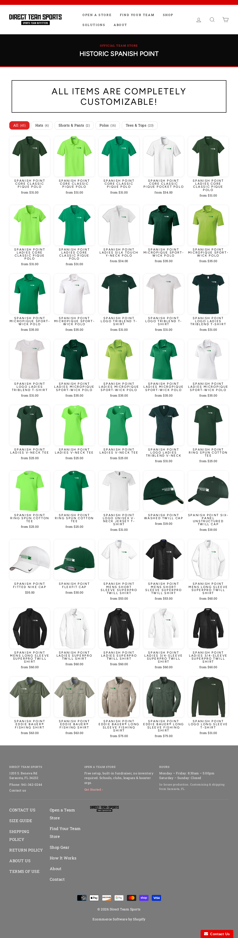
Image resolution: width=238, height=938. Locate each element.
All (19, 125)
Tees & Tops (140, 125)
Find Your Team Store (65, 832)
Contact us (17, 790)
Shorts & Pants (74, 125)
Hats (42, 125)
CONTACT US (22, 810)
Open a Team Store (62, 813)
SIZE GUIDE (20, 820)
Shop (168, 15)
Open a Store (97, 15)
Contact (57, 879)
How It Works (63, 858)
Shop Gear (59, 847)
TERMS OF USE (24, 871)
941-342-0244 (31, 784)
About (120, 25)
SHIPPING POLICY (19, 835)
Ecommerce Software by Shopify (119, 919)
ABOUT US (19, 860)
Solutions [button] (94, 25)
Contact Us (219, 934)
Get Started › (93, 789)
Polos (107, 125)
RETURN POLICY (26, 850)
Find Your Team (137, 15)
